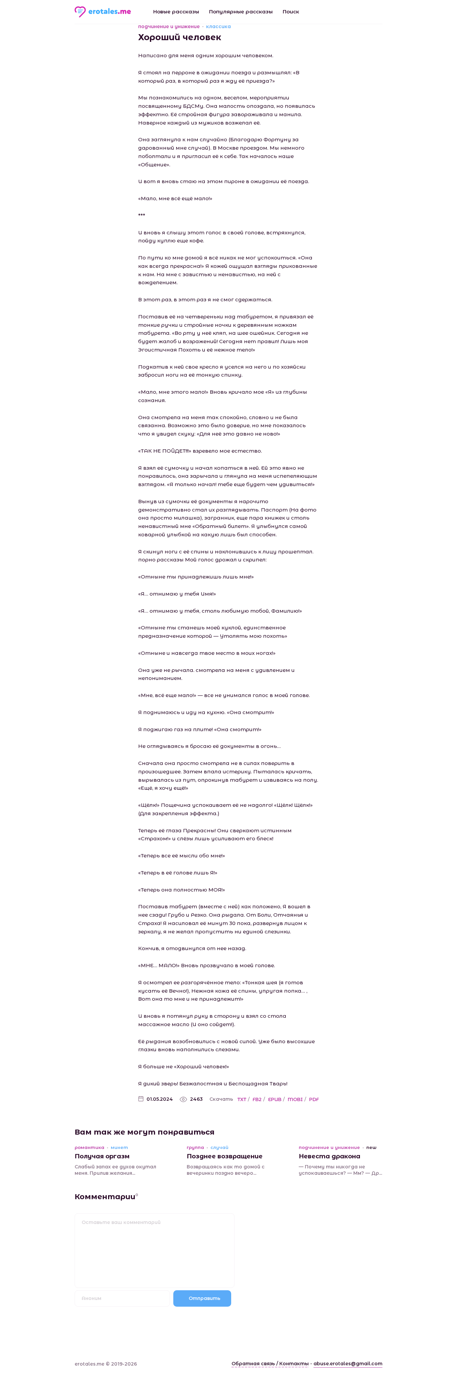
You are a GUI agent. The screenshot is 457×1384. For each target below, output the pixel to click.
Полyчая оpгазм (102, 1156)
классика (218, 26)
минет (119, 1147)
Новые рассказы (176, 11)
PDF (314, 1099)
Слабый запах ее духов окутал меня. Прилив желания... (115, 1170)
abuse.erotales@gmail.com (347, 1364)
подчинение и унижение (169, 26)
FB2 (257, 1099)
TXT (242, 1099)
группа (195, 1147)
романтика (89, 1147)
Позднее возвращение (225, 1156)
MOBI (295, 1099)
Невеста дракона (329, 1156)
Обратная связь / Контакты (270, 1364)
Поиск (291, 11)
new (371, 1147)
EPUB (274, 1099)
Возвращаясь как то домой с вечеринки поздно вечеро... (226, 1170)
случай (219, 1147)
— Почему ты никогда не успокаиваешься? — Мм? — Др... (340, 1170)
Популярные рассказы (241, 11)
